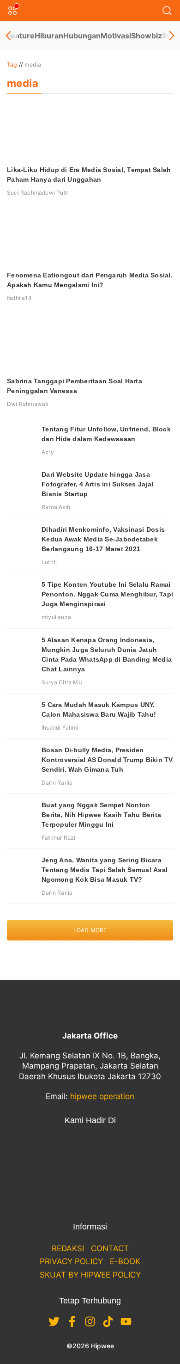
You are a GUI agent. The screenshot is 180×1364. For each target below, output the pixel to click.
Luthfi (49, 562)
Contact (110, 1248)
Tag (12, 64)
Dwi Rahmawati (28, 403)
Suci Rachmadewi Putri (38, 192)
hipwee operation (102, 1096)
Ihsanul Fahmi (60, 727)
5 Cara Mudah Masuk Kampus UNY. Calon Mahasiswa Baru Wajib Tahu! (99, 709)
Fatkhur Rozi (58, 837)
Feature (21, 35)
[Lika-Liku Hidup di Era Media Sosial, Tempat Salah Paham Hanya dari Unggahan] (90, 131)
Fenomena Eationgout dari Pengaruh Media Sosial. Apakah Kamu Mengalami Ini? (90, 280)
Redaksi (68, 1248)
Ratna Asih (56, 507)
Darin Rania (57, 782)
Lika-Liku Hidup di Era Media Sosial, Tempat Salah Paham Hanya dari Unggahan (89, 174)
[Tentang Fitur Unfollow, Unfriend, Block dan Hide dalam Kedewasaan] (21, 438)
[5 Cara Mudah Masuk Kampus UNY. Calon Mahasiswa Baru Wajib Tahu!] (21, 714)
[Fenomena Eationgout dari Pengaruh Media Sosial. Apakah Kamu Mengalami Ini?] (90, 237)
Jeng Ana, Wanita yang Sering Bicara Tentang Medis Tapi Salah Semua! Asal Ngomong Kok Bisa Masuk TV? (105, 869)
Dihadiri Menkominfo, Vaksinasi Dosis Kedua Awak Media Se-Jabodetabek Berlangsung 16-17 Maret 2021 (103, 539)
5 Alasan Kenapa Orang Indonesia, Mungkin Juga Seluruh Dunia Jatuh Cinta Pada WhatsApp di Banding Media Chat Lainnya (107, 654)
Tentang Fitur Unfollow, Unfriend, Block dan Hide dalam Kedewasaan (106, 433)
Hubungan (82, 35)
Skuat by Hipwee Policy (90, 1274)
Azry (48, 452)
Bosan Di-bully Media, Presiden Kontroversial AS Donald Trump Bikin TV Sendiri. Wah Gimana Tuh (107, 759)
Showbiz (146, 35)
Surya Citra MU (62, 682)
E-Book (125, 1261)
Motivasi (116, 35)
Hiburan (49, 35)
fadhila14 (19, 298)
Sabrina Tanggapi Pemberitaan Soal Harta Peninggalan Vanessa (74, 385)
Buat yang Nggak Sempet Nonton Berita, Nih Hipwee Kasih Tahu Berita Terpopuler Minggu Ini (101, 814)
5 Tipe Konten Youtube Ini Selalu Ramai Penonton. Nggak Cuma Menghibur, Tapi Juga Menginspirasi (107, 594)
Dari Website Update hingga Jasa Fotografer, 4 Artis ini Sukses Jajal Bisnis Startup (97, 484)
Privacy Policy (71, 1261)
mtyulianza (56, 617)
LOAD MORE (90, 930)
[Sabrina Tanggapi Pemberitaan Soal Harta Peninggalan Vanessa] (90, 343)
